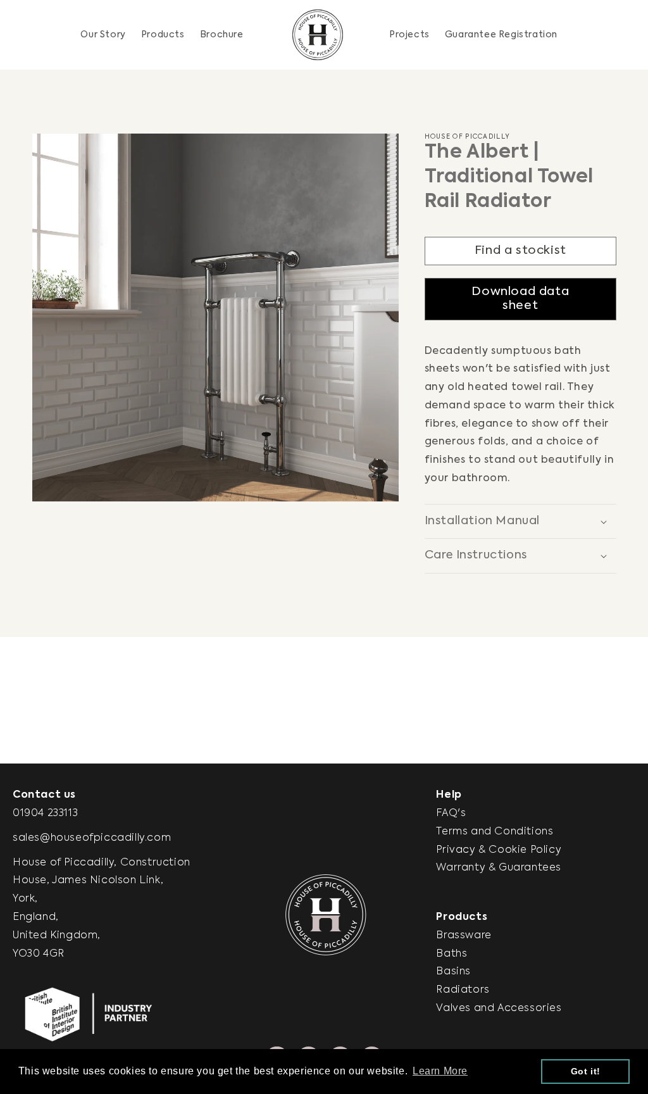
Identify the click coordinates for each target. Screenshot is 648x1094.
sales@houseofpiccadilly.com (92, 838)
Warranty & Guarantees (498, 868)
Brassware (463, 936)
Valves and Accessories (498, 1008)
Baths (451, 954)
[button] (163, 35)
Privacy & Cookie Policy (498, 850)
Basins (453, 972)
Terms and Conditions (494, 832)
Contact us (44, 795)
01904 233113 (45, 813)
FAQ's (451, 813)
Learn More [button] (440, 1071)
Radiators (462, 990)
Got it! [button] (586, 1071)
